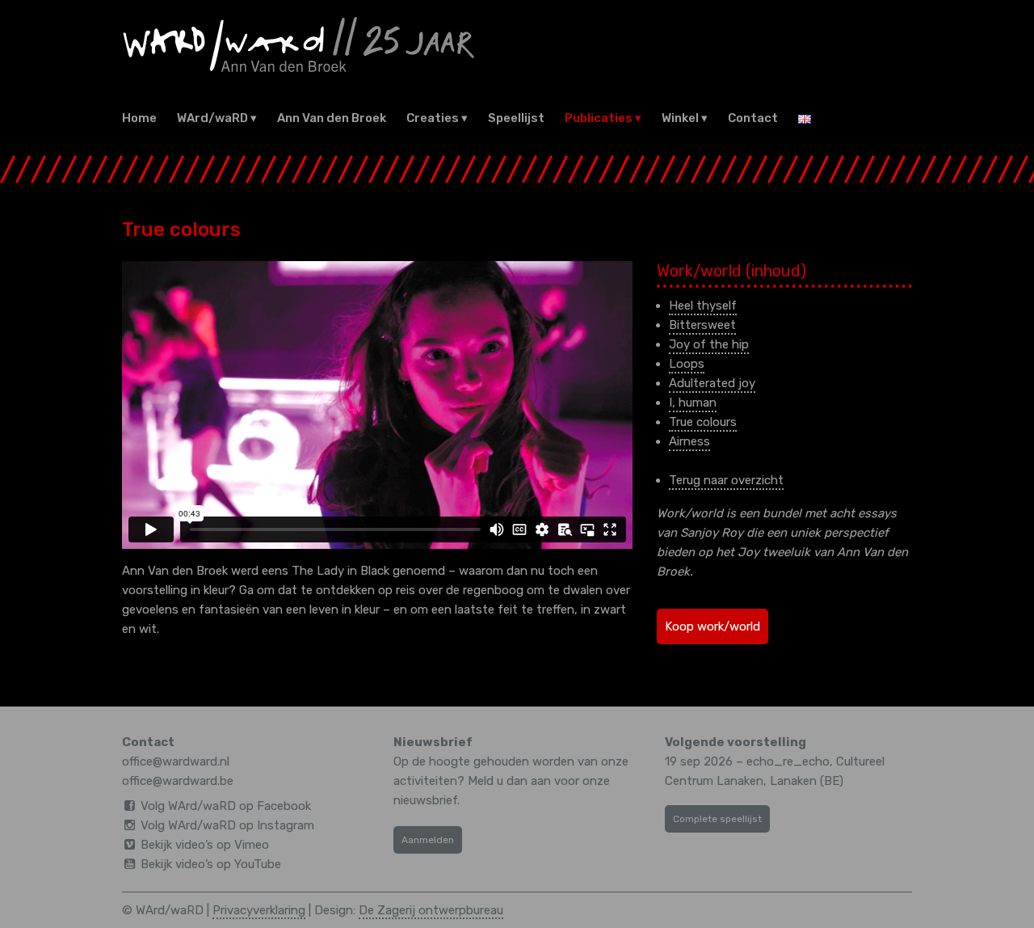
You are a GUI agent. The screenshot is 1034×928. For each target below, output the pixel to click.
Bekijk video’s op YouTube (211, 864)
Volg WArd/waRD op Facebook (226, 806)
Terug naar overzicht (726, 480)
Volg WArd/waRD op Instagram (227, 825)
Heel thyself (703, 305)
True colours (703, 422)
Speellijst (516, 118)
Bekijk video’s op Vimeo (205, 844)
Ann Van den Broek (331, 118)
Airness (689, 441)
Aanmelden (427, 840)
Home (139, 118)
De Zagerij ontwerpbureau (431, 910)
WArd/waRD (212, 118)
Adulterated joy (712, 383)
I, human (693, 402)
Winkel (680, 118)
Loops (686, 363)
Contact (753, 118)
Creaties (432, 118)
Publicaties (599, 118)
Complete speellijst (717, 819)
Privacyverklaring (258, 910)
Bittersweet (702, 325)
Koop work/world (712, 626)
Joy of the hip (709, 344)
